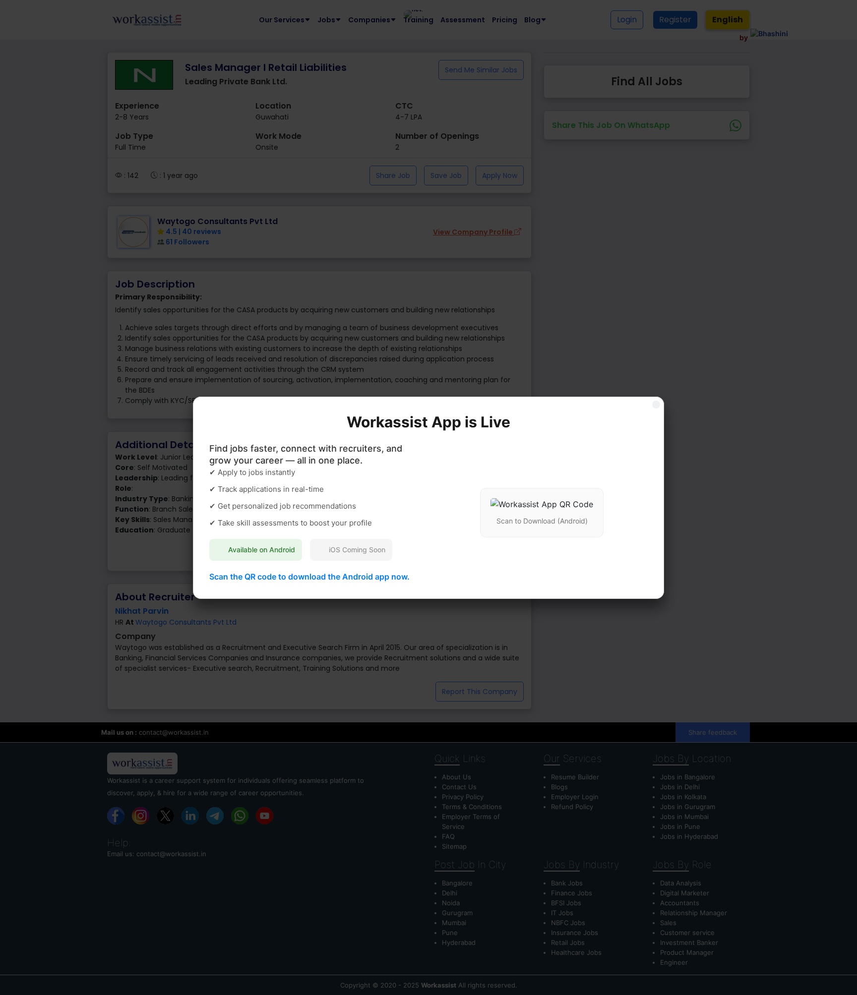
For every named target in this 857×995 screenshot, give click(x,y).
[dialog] (428, 497)
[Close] (656, 405)
